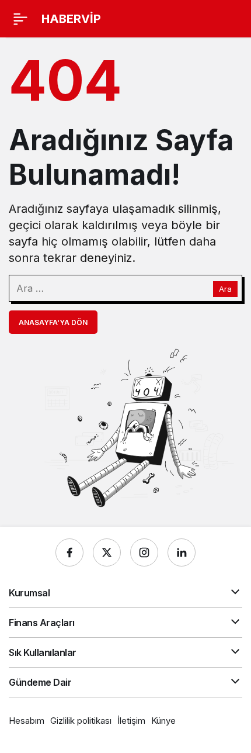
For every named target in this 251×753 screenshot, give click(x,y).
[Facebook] (69, 552)
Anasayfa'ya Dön (53, 322)
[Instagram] (144, 552)
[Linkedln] (182, 552)
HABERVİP (71, 19)
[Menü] (20, 18)
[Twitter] (107, 552)
